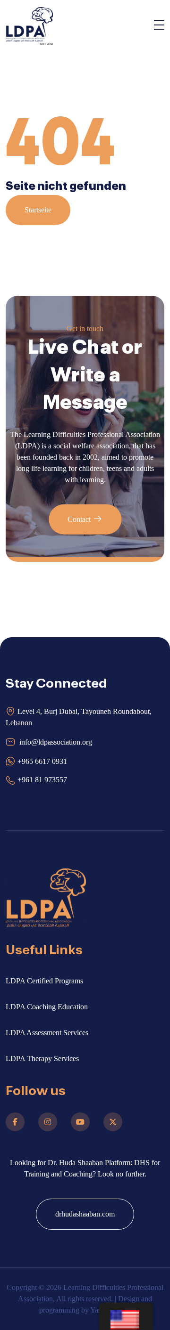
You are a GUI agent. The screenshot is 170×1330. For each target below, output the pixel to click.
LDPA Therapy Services (42, 1058)
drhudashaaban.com (85, 1214)
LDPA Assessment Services (47, 1033)
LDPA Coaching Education (47, 1007)
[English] (126, 1316)
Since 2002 (46, 43)
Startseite (38, 210)
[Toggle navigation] (159, 26)
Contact (79, 519)
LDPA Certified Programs (44, 981)
